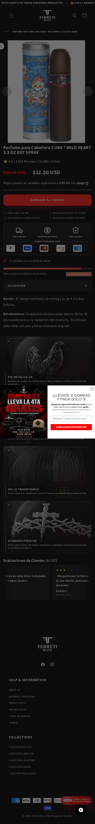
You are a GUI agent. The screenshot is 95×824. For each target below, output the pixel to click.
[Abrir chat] (81, 810)
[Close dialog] (92, 389)
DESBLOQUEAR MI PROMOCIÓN (71, 427)
